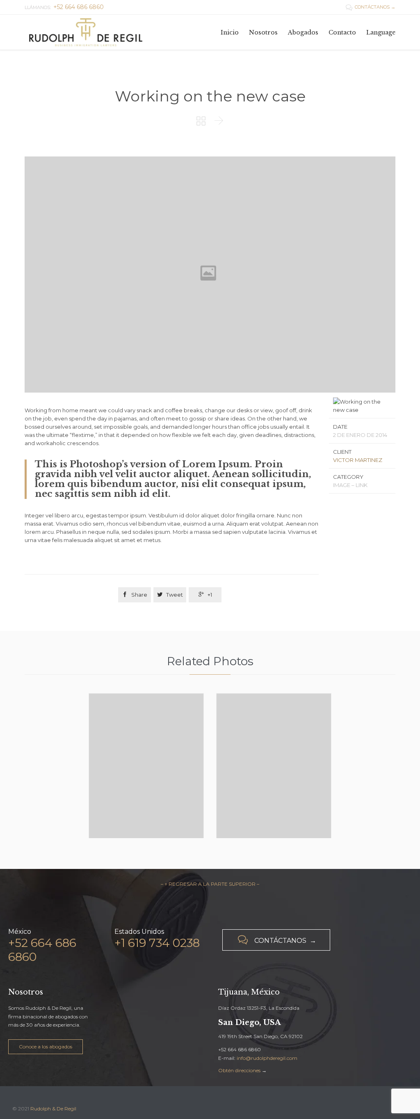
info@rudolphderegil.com (267, 1058)
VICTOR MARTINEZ (357, 460)
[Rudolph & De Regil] (86, 32)
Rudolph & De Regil (53, 1108)
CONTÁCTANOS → (370, 7)
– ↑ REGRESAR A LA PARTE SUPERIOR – (210, 884)
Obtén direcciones (239, 1070)
